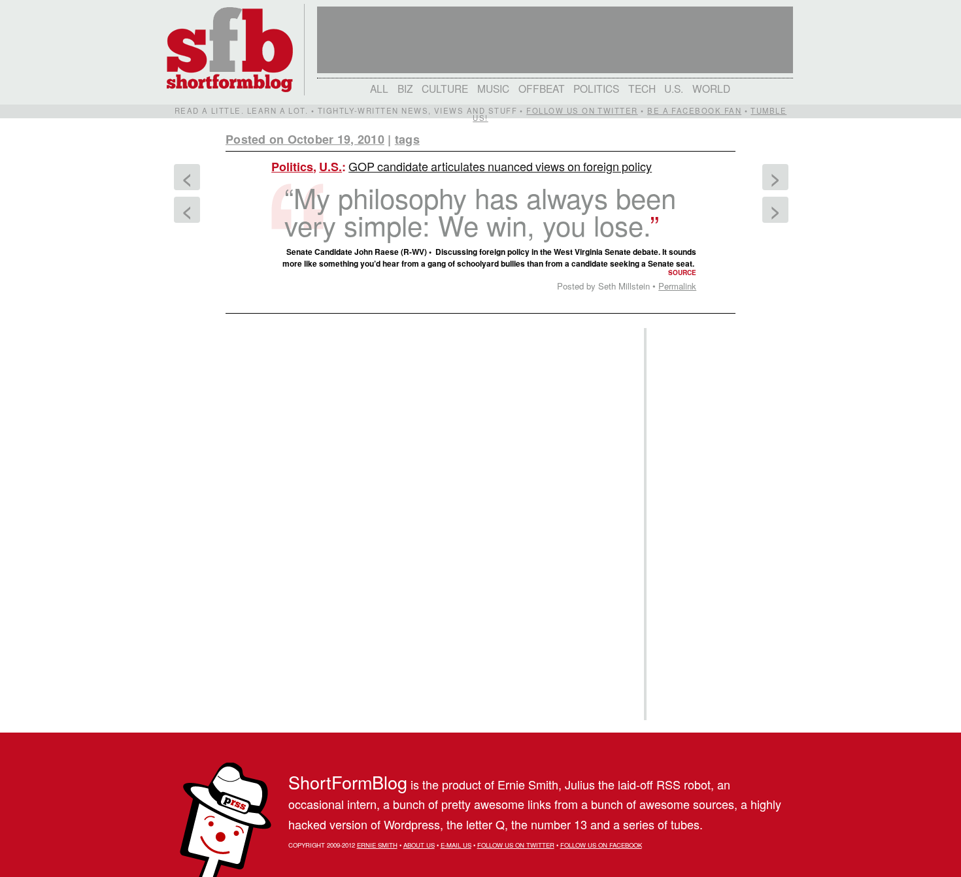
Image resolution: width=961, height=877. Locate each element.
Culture (445, 88)
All (379, 88)
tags (407, 139)
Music (493, 88)
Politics (596, 88)
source (682, 272)
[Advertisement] (689, 524)
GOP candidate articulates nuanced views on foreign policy (500, 165)
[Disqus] (428, 483)
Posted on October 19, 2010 (305, 139)
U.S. (673, 88)
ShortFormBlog (347, 782)
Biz (405, 88)
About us (419, 845)
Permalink (677, 286)
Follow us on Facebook (601, 845)
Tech (642, 88)
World (711, 88)
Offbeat (541, 88)
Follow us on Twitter (581, 110)
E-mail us (456, 845)
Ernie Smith (377, 845)
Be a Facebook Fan (694, 110)
